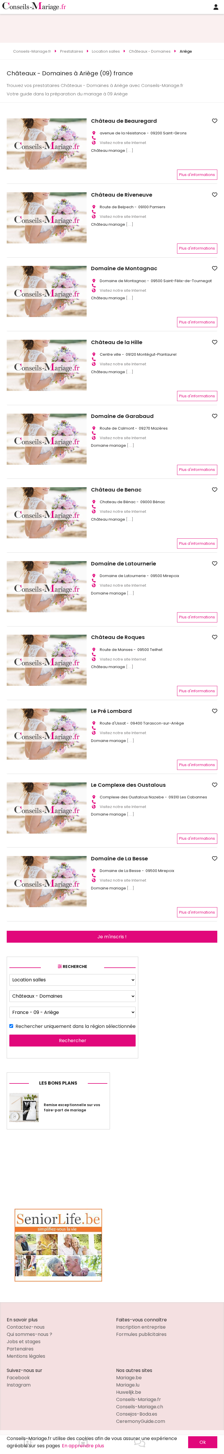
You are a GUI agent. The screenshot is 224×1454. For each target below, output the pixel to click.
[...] (130, 150)
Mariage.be (129, 1377)
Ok (203, 1442)
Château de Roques (118, 637)
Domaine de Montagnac (124, 268)
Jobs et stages (24, 1341)
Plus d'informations (197, 174)
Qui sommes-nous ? (29, 1334)
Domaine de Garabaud (122, 416)
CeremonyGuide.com (140, 1421)
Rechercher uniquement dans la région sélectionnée (75, 1026)
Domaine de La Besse (119, 858)
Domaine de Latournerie (123, 563)
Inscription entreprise (141, 1327)
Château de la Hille (116, 342)
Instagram (19, 1385)
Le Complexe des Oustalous (128, 785)
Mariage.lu (127, 1385)
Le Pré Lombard (111, 711)
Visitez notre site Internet (123, 142)
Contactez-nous (26, 1327)
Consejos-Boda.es (136, 1414)
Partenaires (20, 1349)
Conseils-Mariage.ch (139, 1406)
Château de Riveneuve (121, 194)
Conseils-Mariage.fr (138, 1399)
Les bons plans (58, 1083)
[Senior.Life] (58, 1280)
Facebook (18, 1377)
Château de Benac (116, 489)
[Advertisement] (112, 27)
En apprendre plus (83, 1445)
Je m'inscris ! (112, 936)
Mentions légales (26, 1356)
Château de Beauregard (124, 121)
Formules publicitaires (141, 1334)
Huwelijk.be (128, 1392)
